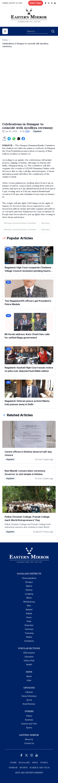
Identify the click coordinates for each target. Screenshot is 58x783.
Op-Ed (29, 700)
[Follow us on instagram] (52, 3)
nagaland (24, 762)
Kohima (29, 590)
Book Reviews (29, 704)
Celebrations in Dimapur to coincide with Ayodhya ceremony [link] (25, 45)
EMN (27, 131)
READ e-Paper (35, 3)
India (29, 680)
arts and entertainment (29, 772)
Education (29, 657)
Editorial (29, 692)
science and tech (40, 767)
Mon (29, 606)
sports (23, 767)
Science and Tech (29, 724)
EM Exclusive (29, 653)
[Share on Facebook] (23, 138)
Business (29, 720)
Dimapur (29, 582)
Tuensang (29, 633)
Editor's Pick (29, 660)
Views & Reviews (29, 696)
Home (5, 40)
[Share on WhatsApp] (14, 139)
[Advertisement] (29, 88)
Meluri (29, 598)
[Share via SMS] (18, 138)
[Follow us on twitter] (49, 3)
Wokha (29, 637)
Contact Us (29, 743)
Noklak (29, 613)
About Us (29, 739)
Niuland (29, 609)
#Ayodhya (45, 223)
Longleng (29, 594)
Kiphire (29, 586)
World (29, 676)
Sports (29, 728)
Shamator (29, 625)
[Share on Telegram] (9, 138)
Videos (29, 716)
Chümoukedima (29, 578)
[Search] (53, 31)
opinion (13, 767)
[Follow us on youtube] (55, 3)
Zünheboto (29, 641)
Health (29, 664)
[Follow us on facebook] (45, 3)
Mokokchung (29, 602)
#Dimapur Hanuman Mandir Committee (20, 223)
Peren (29, 617)
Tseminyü (29, 629)
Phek (29, 621)
